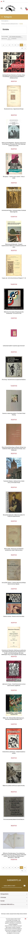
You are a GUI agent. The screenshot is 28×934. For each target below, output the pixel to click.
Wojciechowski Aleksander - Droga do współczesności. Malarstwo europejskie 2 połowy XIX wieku (14, 246)
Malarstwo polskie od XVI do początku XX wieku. (14, 785)
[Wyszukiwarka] (21, 8)
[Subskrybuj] (25, 886)
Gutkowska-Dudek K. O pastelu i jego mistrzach (14, 345)
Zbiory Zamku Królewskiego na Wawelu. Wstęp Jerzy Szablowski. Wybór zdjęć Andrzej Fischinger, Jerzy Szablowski (14, 449)
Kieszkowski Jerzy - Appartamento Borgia (13, 108)
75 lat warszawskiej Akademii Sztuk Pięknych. (13, 819)
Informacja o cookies (5, 913)
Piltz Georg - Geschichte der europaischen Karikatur (14, 379)
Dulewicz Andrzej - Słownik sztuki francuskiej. (13, 616)
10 (21, 45)
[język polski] (1, 1)
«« (3, 45)
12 (22, 48)
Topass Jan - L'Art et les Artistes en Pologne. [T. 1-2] (14, 278)
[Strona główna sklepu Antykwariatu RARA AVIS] (10, 8)
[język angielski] (3, 1)
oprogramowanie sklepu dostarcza (17, 913)
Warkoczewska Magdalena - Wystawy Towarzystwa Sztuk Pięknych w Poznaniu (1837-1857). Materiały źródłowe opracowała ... (14, 144)
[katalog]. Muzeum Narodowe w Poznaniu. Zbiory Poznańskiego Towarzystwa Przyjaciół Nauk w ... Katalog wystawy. (14, 76)
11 (24, 45)
